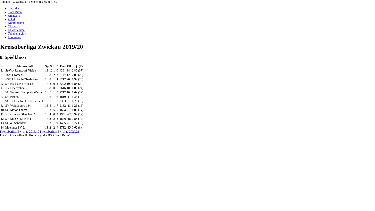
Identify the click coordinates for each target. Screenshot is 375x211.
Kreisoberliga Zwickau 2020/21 (59, 131)
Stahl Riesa (15, 12)
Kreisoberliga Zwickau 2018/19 (19, 131)
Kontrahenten (16, 22)
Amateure (14, 15)
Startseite (13, 8)
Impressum (14, 37)
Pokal (11, 19)
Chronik (13, 26)
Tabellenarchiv (17, 33)
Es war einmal (16, 30)
